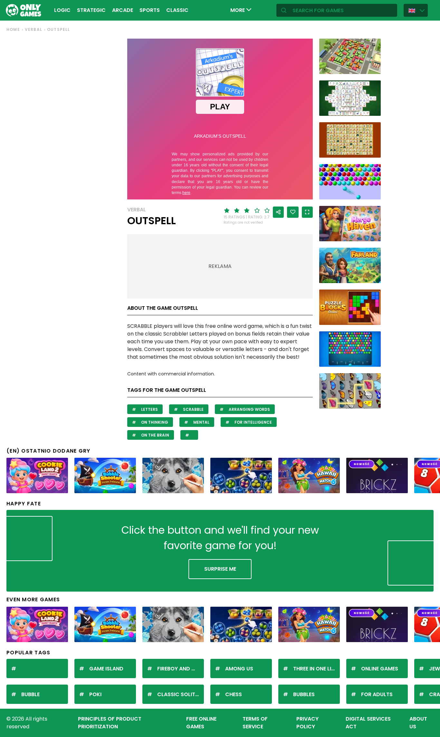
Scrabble (193, 409)
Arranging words (249, 409)
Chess (233, 694)
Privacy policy (307, 722)
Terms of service (255, 722)
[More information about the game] (371, 67)
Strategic (91, 10)
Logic (62, 10)
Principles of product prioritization (109, 722)
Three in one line (315, 668)
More (238, 10)
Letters (149, 409)
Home (13, 29)
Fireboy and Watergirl (180, 668)
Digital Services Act (368, 722)
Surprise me (220, 569)
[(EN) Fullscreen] (307, 212)
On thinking (154, 422)
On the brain (154, 435)
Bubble (30, 694)
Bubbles (304, 694)
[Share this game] (278, 212)
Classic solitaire (180, 694)
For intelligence (253, 422)
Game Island (106, 668)
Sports (149, 10)
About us (418, 722)
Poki (95, 694)
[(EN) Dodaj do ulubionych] (293, 212)
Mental (200, 422)
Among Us (239, 668)
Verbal (33, 29)
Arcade (122, 10)
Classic (177, 10)
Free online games (201, 722)
